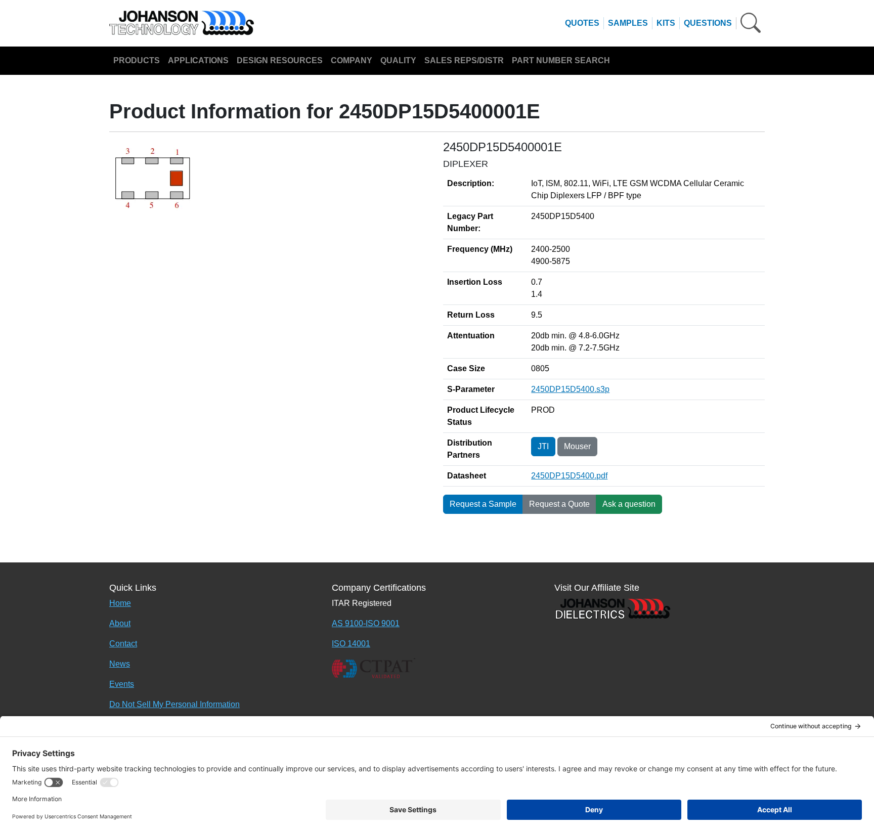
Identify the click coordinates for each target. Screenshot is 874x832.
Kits (666, 23)
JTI (543, 446)
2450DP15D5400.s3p (570, 389)
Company (351, 60)
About (119, 623)
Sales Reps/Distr (464, 60)
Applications (198, 60)
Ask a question (629, 504)
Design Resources (280, 60)
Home (120, 603)
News (119, 664)
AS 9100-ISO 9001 (366, 623)
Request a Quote (559, 504)
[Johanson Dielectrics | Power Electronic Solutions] (612, 607)
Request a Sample (483, 504)
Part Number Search (561, 60)
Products (136, 60)
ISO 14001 (351, 643)
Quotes (582, 23)
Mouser (577, 446)
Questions (708, 23)
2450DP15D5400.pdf (569, 475)
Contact (123, 643)
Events (121, 684)
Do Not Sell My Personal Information (174, 704)
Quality (398, 60)
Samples (628, 23)
